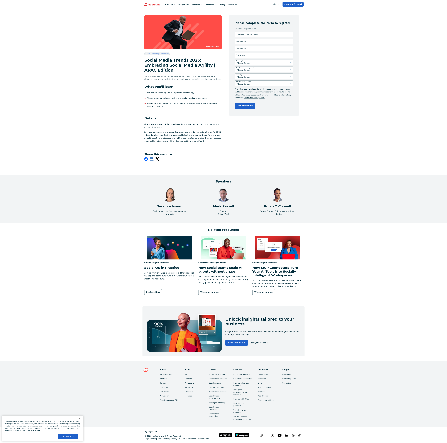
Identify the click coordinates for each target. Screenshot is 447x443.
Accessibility (203, 439)
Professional (189, 383)
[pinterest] (293, 435)
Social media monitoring (214, 408)
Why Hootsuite (166, 374)
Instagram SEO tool (241, 399)
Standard (188, 379)
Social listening (215, 383)
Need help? (287, 374)
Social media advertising (214, 415)
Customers (164, 392)
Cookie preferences (187, 439)
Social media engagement (214, 397)
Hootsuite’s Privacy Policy (254, 98)
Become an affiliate (266, 400)
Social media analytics (218, 379)
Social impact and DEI (169, 400)
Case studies (263, 374)
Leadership (164, 387)
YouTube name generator (239, 411)
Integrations (183, 5)
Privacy (174, 439)
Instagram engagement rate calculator (240, 392)
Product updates (289, 379)
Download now (245, 106)
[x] (272, 435)
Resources (209, 5)
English (151, 432)
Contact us (286, 383)
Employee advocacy (217, 403)
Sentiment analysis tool (242, 379)
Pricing (222, 5)
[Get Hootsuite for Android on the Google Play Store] (242, 435)
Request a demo (236, 343)
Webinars (261, 392)
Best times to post (216, 387)
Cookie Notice (34, 430)
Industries (195, 5)
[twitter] (157, 159)
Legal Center (150, 439)
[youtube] (279, 435)
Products (169, 5)
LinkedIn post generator (239, 404)
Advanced (189, 387)
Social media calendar (218, 392)
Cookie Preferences (68, 436)
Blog (260, 383)
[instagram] (261, 435)
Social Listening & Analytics (157, 54)
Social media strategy (217, 374)
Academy (262, 379)
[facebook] (146, 159)
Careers (163, 383)
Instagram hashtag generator (241, 384)
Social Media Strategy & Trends (212, 262)
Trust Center (163, 439)
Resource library (264, 387)
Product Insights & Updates (156, 262)
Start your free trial (293, 4)
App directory (263, 396)
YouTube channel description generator (242, 418)
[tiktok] (299, 435)
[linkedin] (152, 159)
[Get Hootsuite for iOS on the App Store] (225, 435)
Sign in (276, 4)
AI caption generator (241, 374)
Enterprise (232, 5)
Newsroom (164, 396)
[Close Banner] (79, 418)
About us (163, 379)
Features (188, 396)
